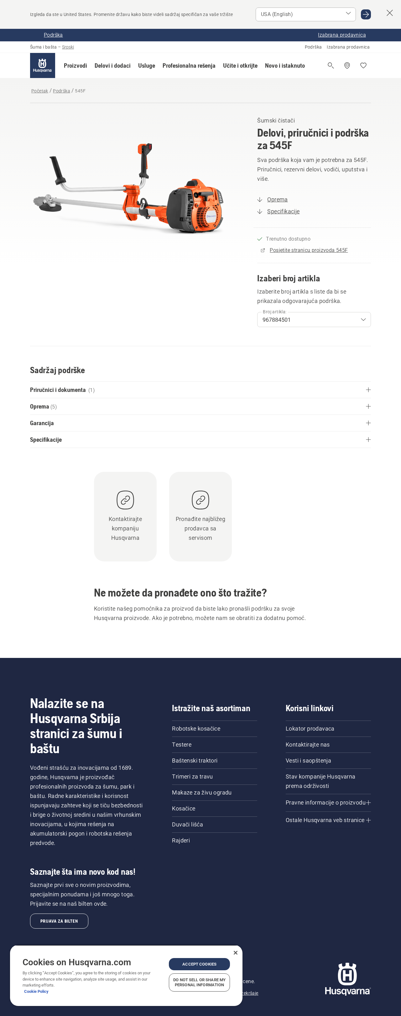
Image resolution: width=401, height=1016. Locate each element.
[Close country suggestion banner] (390, 13)
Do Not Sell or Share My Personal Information (199, 982)
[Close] (235, 952)
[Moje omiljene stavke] (363, 65)
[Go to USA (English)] (366, 14)
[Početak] (42, 65)
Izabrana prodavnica (348, 46)
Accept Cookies (199, 964)
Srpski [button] (68, 46)
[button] (75, 65)
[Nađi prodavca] (347, 65)
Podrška (313, 46)
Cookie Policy (36, 991)
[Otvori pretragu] (330, 65)
